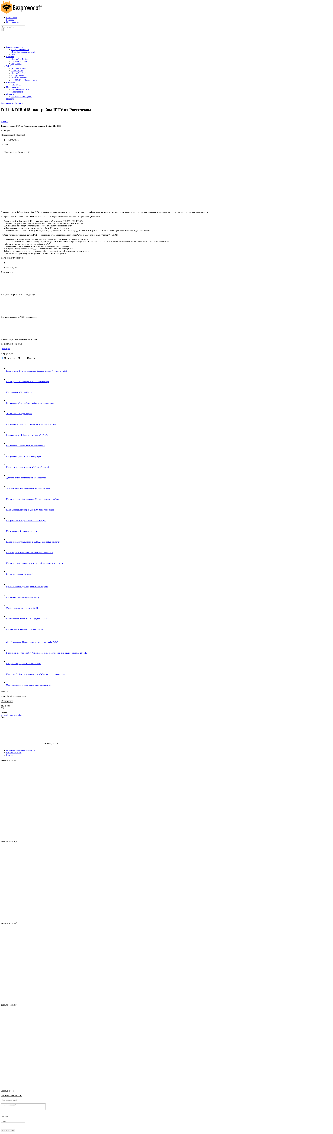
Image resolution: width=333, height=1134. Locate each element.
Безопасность (17, 71)
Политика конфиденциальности (20, 750)
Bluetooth (10, 57)
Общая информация (20, 49)
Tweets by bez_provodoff (11, 715)
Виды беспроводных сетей (23, 52)
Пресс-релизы (12, 22)
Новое (21, 358)
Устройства (16, 64)
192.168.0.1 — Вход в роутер (24, 80)
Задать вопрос (8, 1131)
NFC (13, 54)
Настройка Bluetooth (20, 59)
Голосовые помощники (21, 96)
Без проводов (7, 103)
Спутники (10, 82)
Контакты (10, 755)
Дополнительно (18, 68)
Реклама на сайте (13, 753)
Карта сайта (11, 17)
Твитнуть (6, 349)
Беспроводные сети (15, 47)
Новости (10, 99)
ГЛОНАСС (16, 85)
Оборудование (17, 75)
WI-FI (8, 66)
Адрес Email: (7, 696)
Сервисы (10, 94)
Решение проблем (19, 61)
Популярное (9, 358)
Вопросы (10, 20)
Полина (4, 121)
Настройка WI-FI (19, 73)
